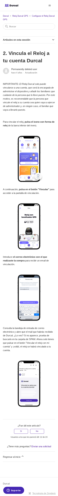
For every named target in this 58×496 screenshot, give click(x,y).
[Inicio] (11, 5)
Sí (21, 431)
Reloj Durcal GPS (20, 16)
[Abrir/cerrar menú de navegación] (49, 5)
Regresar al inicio (12, 457)
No (37, 431)
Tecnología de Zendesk (44, 493)
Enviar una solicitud (41, 446)
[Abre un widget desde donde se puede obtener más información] (13, 490)
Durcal (6, 16)
